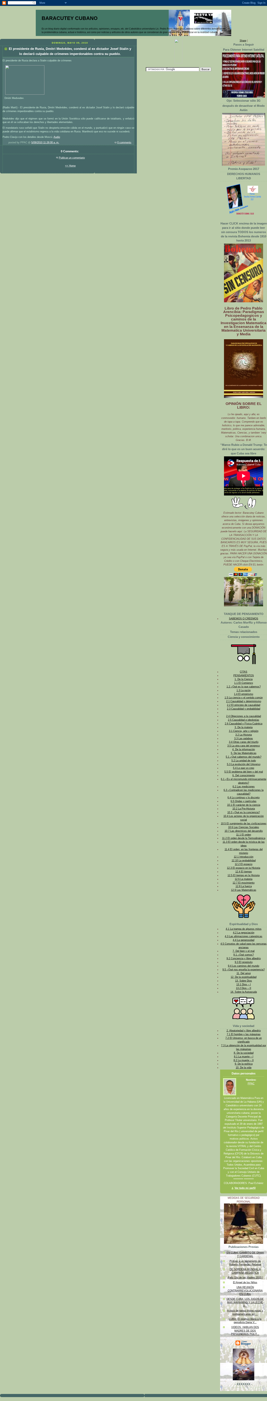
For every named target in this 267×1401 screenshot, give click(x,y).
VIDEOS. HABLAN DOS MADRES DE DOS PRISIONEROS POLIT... (245, 1330)
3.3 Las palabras (243, 738)
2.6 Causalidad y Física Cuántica (243, 723)
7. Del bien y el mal (243, 951)
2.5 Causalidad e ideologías (243, 720)
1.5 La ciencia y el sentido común (244, 697)
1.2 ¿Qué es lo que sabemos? (244, 686)
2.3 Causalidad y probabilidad (243, 708)
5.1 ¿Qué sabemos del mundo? (243, 757)
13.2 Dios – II (243, 988)
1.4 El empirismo (243, 694)
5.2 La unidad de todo (243, 760)
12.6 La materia (243, 879)
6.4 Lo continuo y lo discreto (244, 797)
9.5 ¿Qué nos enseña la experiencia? (243, 969)
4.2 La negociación (243, 932)
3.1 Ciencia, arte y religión (243, 731)
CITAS (243, 671)
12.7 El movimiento (243, 882)
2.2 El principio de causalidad (243, 705)
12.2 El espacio (243, 864)
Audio (57, 137)
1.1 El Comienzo (243, 683)
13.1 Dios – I (243, 984)
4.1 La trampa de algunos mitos (244, 929)
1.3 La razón (244, 690)
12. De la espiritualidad (243, 977)
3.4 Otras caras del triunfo (243, 742)
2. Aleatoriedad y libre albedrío (244, 1030)
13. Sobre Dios (243, 980)
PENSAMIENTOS (243, 675)
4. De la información (243, 749)
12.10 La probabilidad (244, 860)
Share (243, 40)
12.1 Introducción (243, 856)
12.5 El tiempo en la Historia (244, 875)
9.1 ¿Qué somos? (243, 954)
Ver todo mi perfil (245, 1188)
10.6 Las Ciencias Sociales (243, 827)
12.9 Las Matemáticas (243, 890)
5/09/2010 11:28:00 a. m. (45, 142)
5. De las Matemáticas (243, 753)
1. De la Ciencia (244, 679)
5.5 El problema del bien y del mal (243, 771)
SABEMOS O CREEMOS (243, 618)
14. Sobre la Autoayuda (243, 992)
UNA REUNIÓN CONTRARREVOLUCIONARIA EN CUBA (245, 1291)
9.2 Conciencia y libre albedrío (244, 958)
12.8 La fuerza (244, 886)
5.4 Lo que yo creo (243, 768)
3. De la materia (244, 727)
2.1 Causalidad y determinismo (243, 701)
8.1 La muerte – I (243, 1056)
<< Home (70, 165)
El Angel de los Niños (245, 1282)
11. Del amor (244, 973)
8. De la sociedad (244, 1053)
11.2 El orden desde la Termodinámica (243, 838)
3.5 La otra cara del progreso (243, 745)
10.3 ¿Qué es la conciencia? (243, 812)
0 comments (124, 142)
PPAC (251, 1083)
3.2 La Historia (243, 734)
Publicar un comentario (72, 157)
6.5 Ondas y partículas (243, 801)
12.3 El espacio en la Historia (243, 868)
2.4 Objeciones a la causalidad (243, 716)
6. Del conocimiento (243, 775)
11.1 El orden (243, 834)
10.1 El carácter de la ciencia (243, 805)
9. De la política (244, 1064)
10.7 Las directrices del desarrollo (244, 831)
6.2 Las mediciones (244, 786)
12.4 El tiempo (243, 871)
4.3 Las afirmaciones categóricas (243, 936)
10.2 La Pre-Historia (243, 808)
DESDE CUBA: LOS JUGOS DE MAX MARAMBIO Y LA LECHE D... (245, 1302)
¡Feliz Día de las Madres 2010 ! (245, 1277)
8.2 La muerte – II (244, 1060)
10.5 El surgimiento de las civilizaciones (243, 823)
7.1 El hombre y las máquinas (244, 1034)
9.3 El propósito (244, 962)
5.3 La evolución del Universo (243, 764)
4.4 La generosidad (243, 940)
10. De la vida (243, 1067)
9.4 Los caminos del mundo (243, 966)
